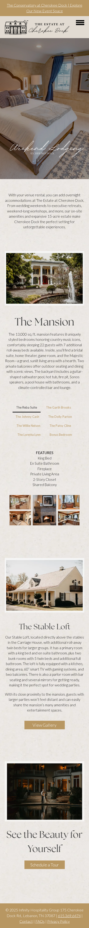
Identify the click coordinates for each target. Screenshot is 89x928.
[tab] (27, 407)
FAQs (40, 921)
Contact (26, 921)
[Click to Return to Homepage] (37, 34)
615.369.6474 (69, 915)
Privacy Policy (58, 921)
